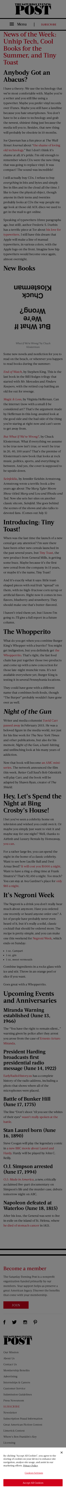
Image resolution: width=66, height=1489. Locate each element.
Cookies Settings (34, 1472)
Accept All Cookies (33, 1482)
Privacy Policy (30, 1465)
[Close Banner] (62, 1452)
